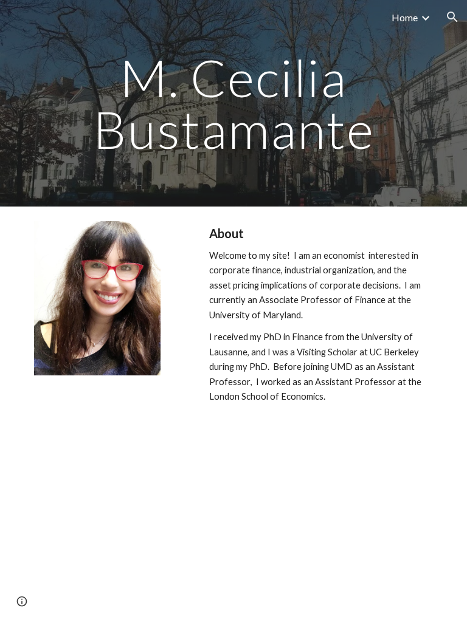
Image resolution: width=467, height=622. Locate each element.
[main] (233, 103)
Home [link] (405, 17)
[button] (452, 17)
